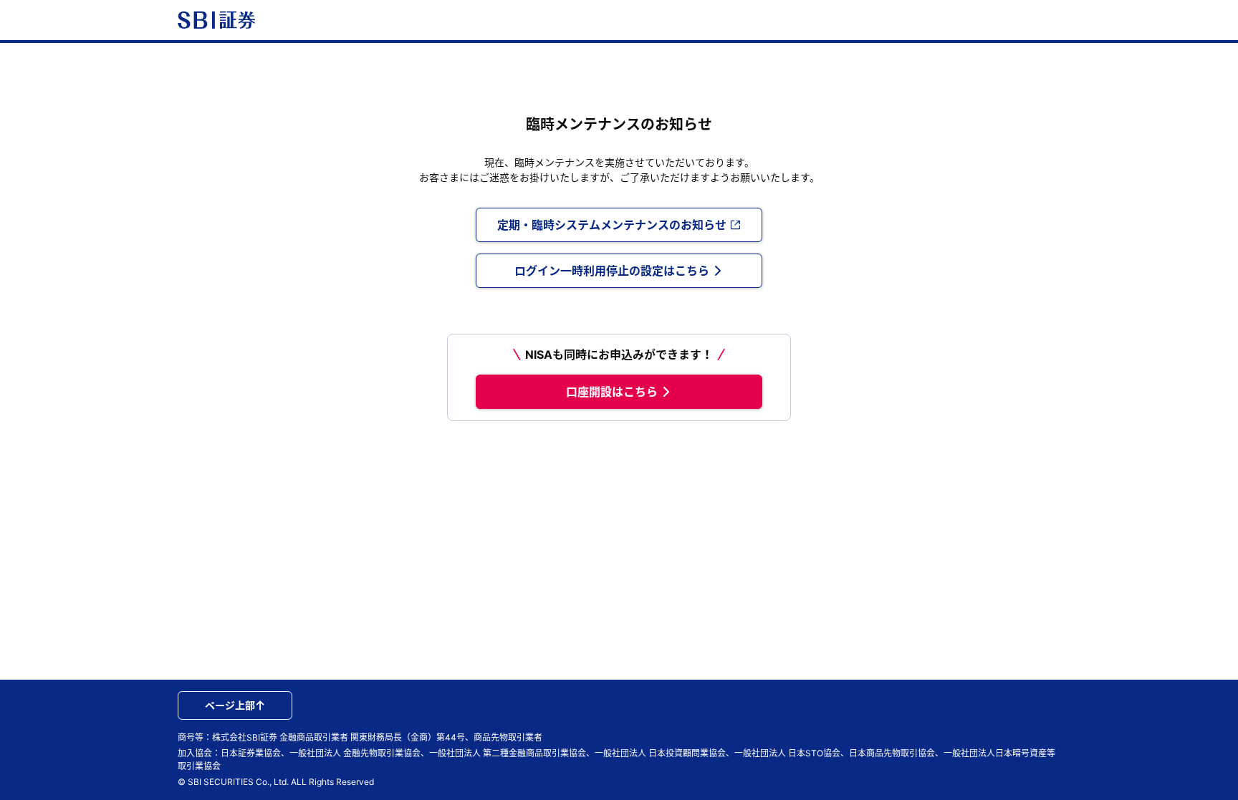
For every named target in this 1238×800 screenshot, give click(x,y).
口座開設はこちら (612, 392)
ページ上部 (230, 705)
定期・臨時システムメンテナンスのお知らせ (611, 225)
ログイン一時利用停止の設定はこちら (611, 271)
